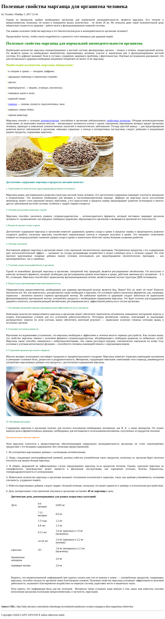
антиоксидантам (50, 120)
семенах (12, 104)
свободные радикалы (118, 120)
